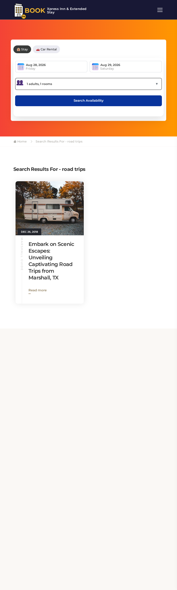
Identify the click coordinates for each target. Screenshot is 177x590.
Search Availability (89, 100)
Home (21, 141)
